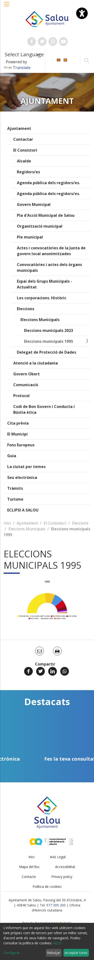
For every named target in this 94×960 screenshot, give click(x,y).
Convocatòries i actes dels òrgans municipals (49, 267)
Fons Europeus (20, 445)
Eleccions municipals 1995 (48, 341)
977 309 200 (56, 905)
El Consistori (25, 150)
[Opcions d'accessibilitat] (82, 13)
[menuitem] (58, 59)
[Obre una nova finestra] (31, 41)
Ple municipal (30, 237)
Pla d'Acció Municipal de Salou (45, 215)
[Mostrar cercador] (86, 60)
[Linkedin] (52, 671)
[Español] (65, 59)
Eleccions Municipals (40, 319)
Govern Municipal (34, 204)
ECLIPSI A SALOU (23, 510)
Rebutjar (53, 952)
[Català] (58, 59)
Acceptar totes (76, 952)
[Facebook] (28, 671)
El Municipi (17, 434)
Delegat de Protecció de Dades (46, 352)
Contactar (23, 139)
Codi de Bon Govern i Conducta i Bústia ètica (44, 409)
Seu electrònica (22, 477)
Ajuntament (19, 128)
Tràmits (15, 488)
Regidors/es (28, 172)
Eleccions (25, 308)
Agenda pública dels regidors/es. (48, 182)
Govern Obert (26, 374)
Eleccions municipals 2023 (48, 330)
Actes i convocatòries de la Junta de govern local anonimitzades (51, 250)
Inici (7, 523)
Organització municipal (39, 226)
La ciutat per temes (26, 466)
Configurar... (12, 952)
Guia (11, 455)
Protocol (21, 395)
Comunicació (25, 384)
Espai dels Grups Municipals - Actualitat (44, 284)
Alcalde (24, 161)
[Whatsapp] (64, 671)
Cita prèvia (18, 423)
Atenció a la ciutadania (35, 363)
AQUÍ (57, 943)
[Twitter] (40, 671)
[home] (47, 18)
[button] (7, 6)
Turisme (15, 499)
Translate (21, 67)
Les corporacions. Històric (41, 298)
